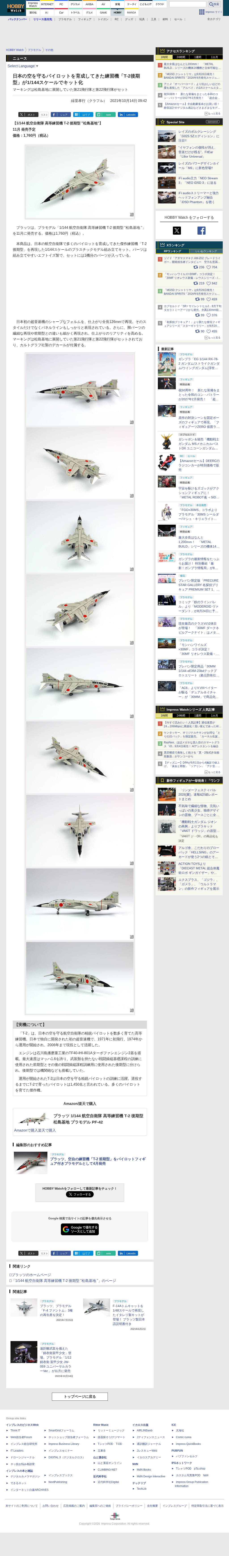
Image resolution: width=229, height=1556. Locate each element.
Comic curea (183, 1437)
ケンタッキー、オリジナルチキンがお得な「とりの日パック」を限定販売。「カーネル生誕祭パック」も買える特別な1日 (192, 736)
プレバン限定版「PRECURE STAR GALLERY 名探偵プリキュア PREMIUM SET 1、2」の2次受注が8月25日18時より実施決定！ (198, 589)
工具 (153, 19)
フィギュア (84, 19)
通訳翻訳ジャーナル (149, 1444)
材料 (165, 19)
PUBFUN (177, 1450)
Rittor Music (101, 1424)
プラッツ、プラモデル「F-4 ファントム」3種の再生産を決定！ (56, 1310)
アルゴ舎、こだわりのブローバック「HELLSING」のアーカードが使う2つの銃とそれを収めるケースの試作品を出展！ (198, 857)
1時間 (164, 57)
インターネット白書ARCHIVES (30, 1489)
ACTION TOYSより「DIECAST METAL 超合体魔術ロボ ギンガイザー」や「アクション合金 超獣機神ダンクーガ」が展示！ (198, 872)
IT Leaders (17, 1450)
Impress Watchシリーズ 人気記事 (191, 709)
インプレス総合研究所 (24, 1444)
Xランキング (175, 245)
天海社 (180, 1430)
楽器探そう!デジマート (111, 1437)
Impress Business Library (64, 1444)
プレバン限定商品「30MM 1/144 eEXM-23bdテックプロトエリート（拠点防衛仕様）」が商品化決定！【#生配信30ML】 (198, 675)
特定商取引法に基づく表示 (207, 1505)
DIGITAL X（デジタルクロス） (67, 1457)
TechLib (141, 1488)
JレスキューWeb (147, 1450)
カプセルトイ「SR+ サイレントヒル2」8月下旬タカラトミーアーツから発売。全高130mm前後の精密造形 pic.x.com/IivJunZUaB (192, 310)
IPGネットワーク (182, 1463)
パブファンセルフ (186, 1456)
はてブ (86, 114)
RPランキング (172, 251)
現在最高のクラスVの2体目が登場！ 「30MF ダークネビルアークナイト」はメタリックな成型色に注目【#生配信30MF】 (198, 632)
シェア (64, 114)
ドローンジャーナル (23, 1457)
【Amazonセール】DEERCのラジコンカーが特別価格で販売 (199, 465)
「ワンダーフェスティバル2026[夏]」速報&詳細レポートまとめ (198, 794)
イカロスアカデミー (149, 1457)
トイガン (103, 19)
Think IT (15, 1430)
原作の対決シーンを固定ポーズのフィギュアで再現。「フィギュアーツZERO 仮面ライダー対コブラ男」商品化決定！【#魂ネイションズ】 (198, 426)
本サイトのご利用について (22, 1505)
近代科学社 (100, 1476)
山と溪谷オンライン (110, 1463)
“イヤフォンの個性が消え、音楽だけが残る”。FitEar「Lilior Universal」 (197, 152)
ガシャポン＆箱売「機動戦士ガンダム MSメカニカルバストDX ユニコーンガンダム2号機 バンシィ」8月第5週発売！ (198, 448)
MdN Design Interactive (151, 1476)
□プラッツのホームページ (30, 1275)
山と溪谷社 (100, 1457)
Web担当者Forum (21, 1437)
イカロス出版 (140, 1424)
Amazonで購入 (26, 1130)
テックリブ (139, 1483)
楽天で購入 (47, 1130)
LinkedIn (131, 114)
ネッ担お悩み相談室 (23, 1464)
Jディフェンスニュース (151, 1437)
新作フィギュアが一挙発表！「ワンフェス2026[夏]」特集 (193, 781)
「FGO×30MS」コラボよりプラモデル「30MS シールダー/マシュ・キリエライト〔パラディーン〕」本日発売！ (198, 519)
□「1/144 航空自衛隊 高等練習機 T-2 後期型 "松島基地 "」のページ (62, 1281)
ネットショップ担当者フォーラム (69, 1437)
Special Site (175, 122)
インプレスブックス (61, 1475)
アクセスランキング (181, 51)
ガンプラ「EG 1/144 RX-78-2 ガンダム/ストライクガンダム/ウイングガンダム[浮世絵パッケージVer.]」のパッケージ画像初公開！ (199, 368)
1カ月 (214, 57)
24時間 (181, 57)
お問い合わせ (50, 1505)
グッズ (129, 19)
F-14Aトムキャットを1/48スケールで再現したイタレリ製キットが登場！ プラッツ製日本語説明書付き (129, 1315)
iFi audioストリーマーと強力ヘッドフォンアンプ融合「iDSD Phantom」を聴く (198, 197)
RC (117, 19)
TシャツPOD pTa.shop (190, 1468)
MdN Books (144, 1469)
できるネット (19, 1483)
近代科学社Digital (108, 1482)
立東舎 (102, 1450)
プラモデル (65, 19)
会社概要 (152, 1505)
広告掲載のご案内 (74, 1505)
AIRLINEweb (145, 1430)
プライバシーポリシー (129, 1505)
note (108, 114)
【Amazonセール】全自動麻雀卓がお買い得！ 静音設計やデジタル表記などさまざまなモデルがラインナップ (193, 107)
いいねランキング (206, 251)
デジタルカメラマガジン (25, 1476)
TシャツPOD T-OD (110, 1444)
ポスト (31, 114)
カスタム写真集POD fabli (192, 1475)
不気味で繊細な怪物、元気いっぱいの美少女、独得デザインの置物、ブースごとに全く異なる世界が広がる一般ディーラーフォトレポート (198, 815)
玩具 (142, 19)
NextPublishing (58, 1482)
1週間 (197, 57)
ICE (174, 1424)
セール (178, 19)
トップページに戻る (80, 1396)
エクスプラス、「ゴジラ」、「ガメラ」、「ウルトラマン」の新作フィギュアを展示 (198, 884)
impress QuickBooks (188, 1444)
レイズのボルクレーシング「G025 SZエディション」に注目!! (198, 136)
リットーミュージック (111, 1430)
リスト (44, 114)
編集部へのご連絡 (100, 1505)
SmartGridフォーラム (61, 1430)
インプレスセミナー (61, 1450)
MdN (135, 1464)
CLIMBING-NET (107, 1469)
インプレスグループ (175, 1505)
